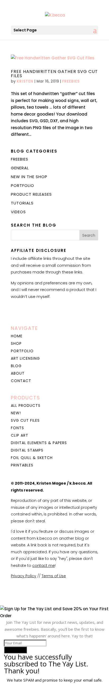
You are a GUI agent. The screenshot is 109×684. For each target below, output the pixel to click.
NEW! (16, 413)
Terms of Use (54, 576)
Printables (22, 465)
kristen (25, 81)
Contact (21, 380)
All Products (25, 405)
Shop (16, 343)
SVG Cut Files (25, 420)
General (20, 168)
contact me (43, 565)
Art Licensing (25, 358)
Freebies (71, 81)
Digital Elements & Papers (39, 442)
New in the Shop (29, 176)
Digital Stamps (27, 450)
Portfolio (22, 185)
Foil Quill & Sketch (32, 457)
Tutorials (22, 203)
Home (16, 336)
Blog (16, 365)
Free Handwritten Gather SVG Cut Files (54, 73)
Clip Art (19, 435)
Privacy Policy (23, 576)
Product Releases (31, 194)
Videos (18, 212)
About (18, 373)
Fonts (17, 428)
